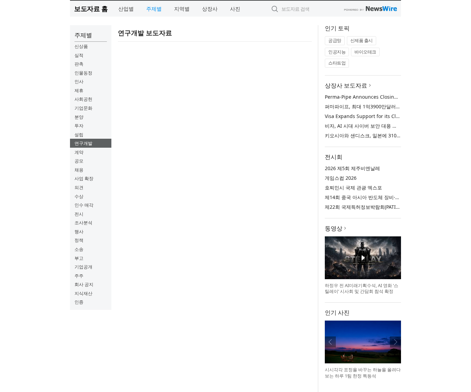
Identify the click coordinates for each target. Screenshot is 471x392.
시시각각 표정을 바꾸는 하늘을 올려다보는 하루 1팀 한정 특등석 (363, 372)
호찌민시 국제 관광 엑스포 (353, 187)
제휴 (78, 90)
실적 (78, 55)
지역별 (182, 8)
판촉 (78, 64)
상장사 (210, 8)
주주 (78, 276)
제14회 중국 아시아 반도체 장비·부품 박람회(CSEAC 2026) (388, 197)
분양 (78, 117)
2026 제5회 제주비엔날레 (352, 168)
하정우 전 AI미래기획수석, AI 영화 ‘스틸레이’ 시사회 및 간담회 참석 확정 (361, 288)
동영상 (333, 228)
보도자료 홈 (91, 8)
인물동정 (83, 73)
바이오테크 (365, 52)
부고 (78, 258)
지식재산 (83, 293)
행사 (78, 231)
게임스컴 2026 (341, 178)
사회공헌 (83, 99)
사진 (235, 8)
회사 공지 (83, 284)
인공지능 (336, 52)
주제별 (154, 8)
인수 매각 (83, 205)
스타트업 (336, 63)
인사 (78, 81)
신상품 (81, 46)
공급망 (334, 40)
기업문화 (83, 108)
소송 (78, 249)
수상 (78, 196)
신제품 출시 (361, 40)
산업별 (126, 8)
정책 (78, 240)
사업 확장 (83, 178)
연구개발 (83, 143)
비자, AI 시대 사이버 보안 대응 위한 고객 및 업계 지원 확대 (388, 125)
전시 (78, 214)
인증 (78, 302)
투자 (78, 125)
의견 (78, 187)
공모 (78, 161)
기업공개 (83, 267)
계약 (78, 152)
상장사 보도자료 (346, 85)
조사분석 (83, 222)
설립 (78, 134)
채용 (78, 170)
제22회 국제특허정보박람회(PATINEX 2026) (372, 207)
